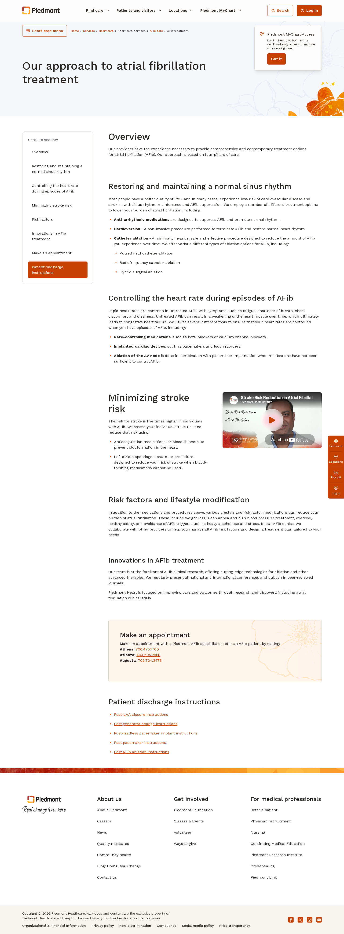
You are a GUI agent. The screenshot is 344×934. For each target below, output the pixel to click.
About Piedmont (112, 810)
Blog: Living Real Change (119, 866)
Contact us (107, 877)
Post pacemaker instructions (140, 742)
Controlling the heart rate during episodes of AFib (55, 188)
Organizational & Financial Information (54, 925)
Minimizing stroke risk (52, 205)
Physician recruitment (271, 821)
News (102, 832)
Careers (104, 821)
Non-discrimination (135, 925)
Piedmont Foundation (193, 810)
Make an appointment (51, 253)
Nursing (258, 832)
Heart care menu (47, 31)
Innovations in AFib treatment (49, 236)
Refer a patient (264, 810)
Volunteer (182, 832)
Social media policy (198, 925)
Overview (40, 152)
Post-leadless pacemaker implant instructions (156, 733)
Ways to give (185, 843)
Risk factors (42, 219)
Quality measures (113, 843)
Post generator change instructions (145, 724)
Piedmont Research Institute (276, 855)
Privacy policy (102, 925)
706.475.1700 (147, 649)
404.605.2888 (148, 655)
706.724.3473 (150, 660)
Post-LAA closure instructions (141, 714)
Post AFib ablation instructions (141, 752)
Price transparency (234, 925)
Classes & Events (189, 821)
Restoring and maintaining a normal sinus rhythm (57, 169)
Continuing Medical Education (278, 843)
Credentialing (263, 866)
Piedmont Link (264, 877)
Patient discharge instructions (47, 270)
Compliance (166, 925)
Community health (114, 855)
